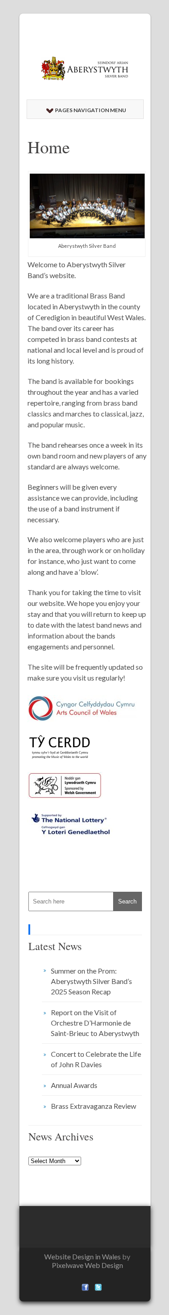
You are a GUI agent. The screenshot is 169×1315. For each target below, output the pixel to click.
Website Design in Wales (82, 1256)
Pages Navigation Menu (90, 110)
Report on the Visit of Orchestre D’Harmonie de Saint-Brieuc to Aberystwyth (95, 1022)
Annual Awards (74, 1085)
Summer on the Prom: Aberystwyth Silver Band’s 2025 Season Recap (91, 981)
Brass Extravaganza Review (93, 1106)
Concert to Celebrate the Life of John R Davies (96, 1059)
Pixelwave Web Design (87, 1265)
